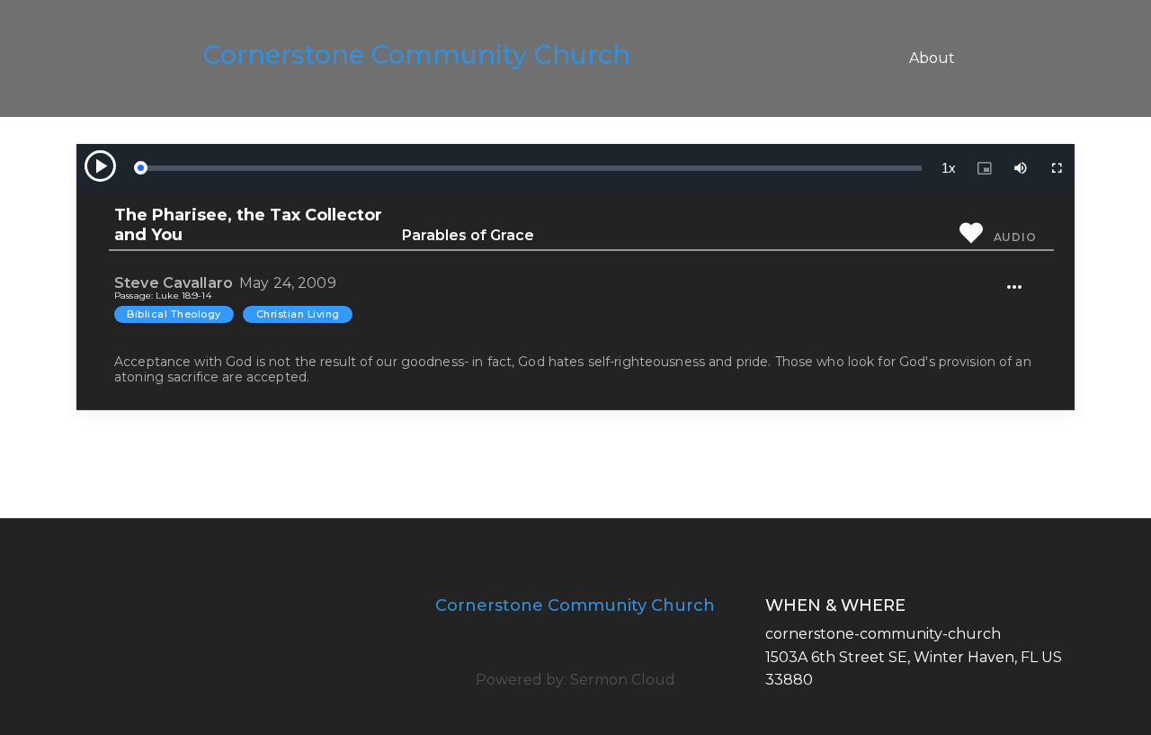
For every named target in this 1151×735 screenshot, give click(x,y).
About (932, 58)
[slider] (530, 168)
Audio (1015, 237)
